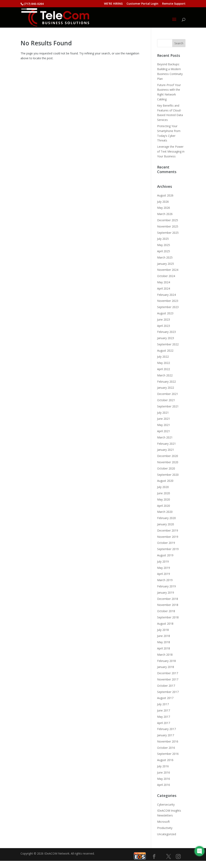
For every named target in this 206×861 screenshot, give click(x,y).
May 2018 (163, 642)
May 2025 (163, 245)
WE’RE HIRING (113, 3)
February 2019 (166, 586)
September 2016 (168, 754)
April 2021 (163, 431)
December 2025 (167, 220)
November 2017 (167, 679)
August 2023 (165, 313)
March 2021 (165, 437)
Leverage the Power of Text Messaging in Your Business (170, 151)
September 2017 (168, 692)
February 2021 (166, 444)
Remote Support (173, 3)
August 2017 (165, 698)
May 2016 (163, 779)
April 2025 (163, 251)
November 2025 (167, 226)
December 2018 (167, 599)
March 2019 (165, 580)
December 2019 (167, 530)
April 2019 (163, 574)
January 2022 (165, 387)
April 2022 (163, 369)
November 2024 (167, 270)
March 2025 (165, 257)
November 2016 (167, 741)
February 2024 (166, 295)
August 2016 (165, 760)
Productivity (164, 828)
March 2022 (165, 375)
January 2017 (165, 735)
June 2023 (163, 319)
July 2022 (163, 356)
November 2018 (167, 605)
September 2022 (168, 344)
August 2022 (165, 350)
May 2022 (163, 363)
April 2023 (163, 326)
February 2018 (166, 661)
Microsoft (163, 822)
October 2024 (166, 276)
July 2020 (163, 487)
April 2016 (163, 785)
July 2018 (163, 630)
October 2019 (166, 543)
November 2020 (167, 462)
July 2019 (163, 561)
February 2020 (166, 518)
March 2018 (165, 654)
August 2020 (165, 481)
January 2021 (165, 450)
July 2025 (163, 239)
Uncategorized (166, 834)
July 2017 (163, 704)
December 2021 (167, 394)
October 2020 (166, 468)
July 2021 (163, 412)
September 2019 (168, 549)
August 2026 (165, 195)
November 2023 (167, 301)
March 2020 (165, 512)
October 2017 (166, 686)
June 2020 (163, 493)
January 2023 (165, 338)
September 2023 (168, 307)
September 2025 (168, 233)
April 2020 (163, 506)
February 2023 (166, 332)
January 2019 (165, 592)
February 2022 (166, 381)
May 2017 (163, 717)
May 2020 (163, 499)
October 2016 (166, 748)
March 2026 (165, 214)
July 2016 (163, 766)
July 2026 (163, 202)
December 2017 (167, 673)
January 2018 (165, 667)
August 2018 (165, 623)
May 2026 (163, 208)
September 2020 (168, 475)
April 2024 (163, 288)
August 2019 (165, 555)
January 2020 (165, 524)
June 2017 (163, 710)
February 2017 (166, 729)
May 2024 (163, 282)
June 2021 (163, 419)
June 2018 (163, 636)
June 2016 (163, 772)
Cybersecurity (166, 804)
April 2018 (163, 648)
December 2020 (167, 456)
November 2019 (167, 537)
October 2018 (166, 611)
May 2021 (163, 425)
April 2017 (163, 723)
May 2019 (163, 568)
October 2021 (166, 400)
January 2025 (165, 264)
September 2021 (168, 406)
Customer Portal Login (142, 3)
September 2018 (168, 617)
